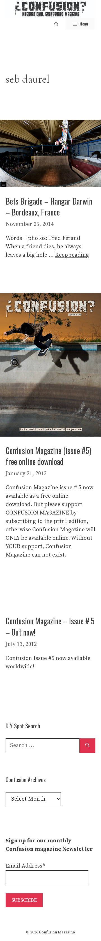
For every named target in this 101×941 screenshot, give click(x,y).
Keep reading (72, 255)
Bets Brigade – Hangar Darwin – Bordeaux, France (49, 206)
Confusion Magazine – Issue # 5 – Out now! (50, 626)
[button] (56, 23)
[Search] (87, 745)
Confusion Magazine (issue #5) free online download (48, 456)
